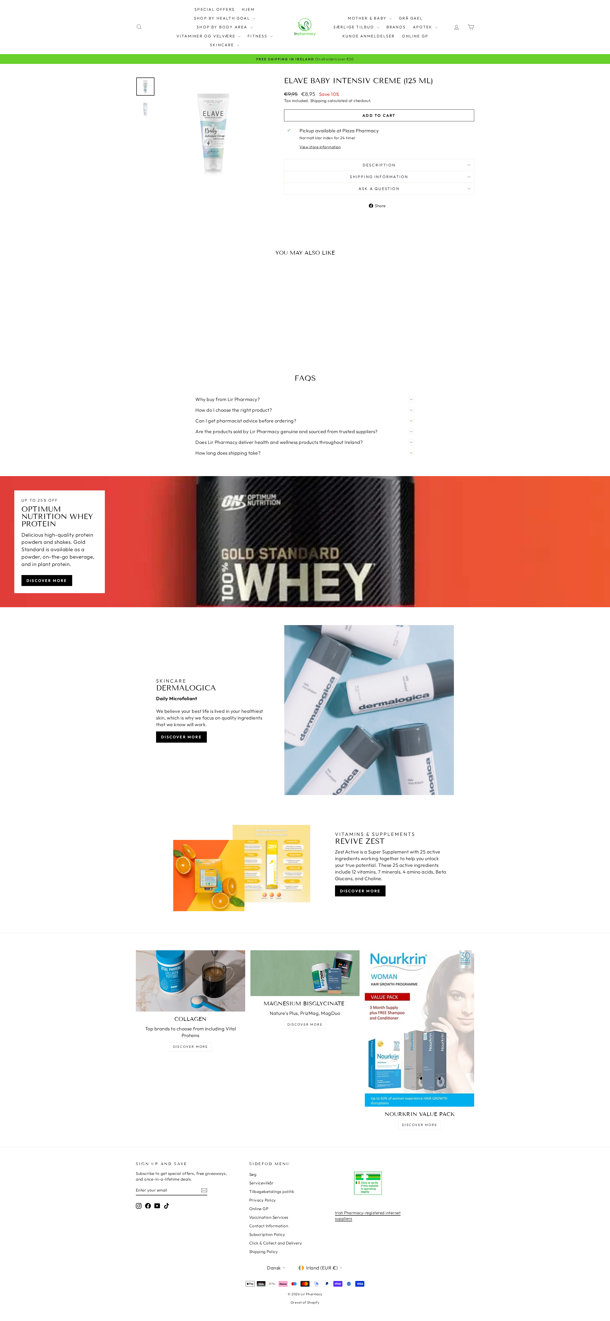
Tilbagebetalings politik (271, 1191)
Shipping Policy (263, 1251)
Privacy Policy (262, 1200)
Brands (396, 27)
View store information (320, 146)
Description (379, 165)
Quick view (176, 322)
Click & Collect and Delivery (275, 1242)
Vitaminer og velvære (207, 36)
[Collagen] (190, 981)
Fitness (258, 36)
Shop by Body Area (223, 27)
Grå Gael (411, 18)
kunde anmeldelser (368, 36)
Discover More (46, 580)
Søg (253, 1174)
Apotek (423, 27)
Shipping (318, 100)
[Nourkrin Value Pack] (419, 1028)
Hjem (248, 9)
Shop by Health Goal (223, 18)
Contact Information (268, 1225)
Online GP (415, 36)
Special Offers (214, 9)
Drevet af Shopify (305, 1302)
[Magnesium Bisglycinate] (305, 973)
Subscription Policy (267, 1234)
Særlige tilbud (354, 27)
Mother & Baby (368, 18)
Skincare (223, 44)
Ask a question (379, 188)
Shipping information (379, 176)
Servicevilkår (261, 1182)
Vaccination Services (268, 1217)
